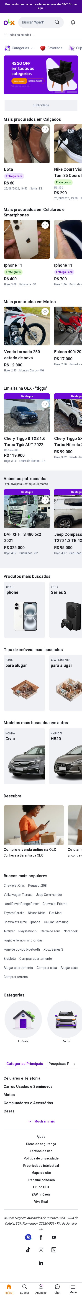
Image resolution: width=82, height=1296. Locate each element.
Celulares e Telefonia (22, 1078)
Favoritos (54, 48)
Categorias (20, 48)
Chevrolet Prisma (55, 904)
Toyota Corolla (14, 913)
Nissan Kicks (37, 913)
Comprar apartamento (35, 958)
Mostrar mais (44, 1121)
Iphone (35, 922)
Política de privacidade (41, 1158)
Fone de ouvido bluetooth (22, 949)
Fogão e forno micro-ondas (23, 940)
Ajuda (41, 1136)
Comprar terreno (16, 977)
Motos (9, 1095)
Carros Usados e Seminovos (28, 1086)
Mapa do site (41, 1173)
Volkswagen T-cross (18, 894)
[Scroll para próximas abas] (74, 1064)
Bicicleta (10, 958)
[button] (41, 22)
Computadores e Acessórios (28, 1103)
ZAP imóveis (41, 1194)
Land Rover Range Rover (21, 904)
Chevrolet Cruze (15, 922)
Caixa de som (50, 931)
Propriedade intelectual (41, 1165)
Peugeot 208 (37, 885)
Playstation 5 (27, 931)
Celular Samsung (56, 922)
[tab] (25, 1064)
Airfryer (9, 931)
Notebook (71, 931)
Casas (9, 1111)
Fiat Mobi (55, 913)
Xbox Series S (53, 949)
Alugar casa (69, 968)
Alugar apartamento (18, 968)
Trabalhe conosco (41, 1180)
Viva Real (41, 1202)
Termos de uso (41, 1151)
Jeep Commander (49, 894)
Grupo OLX (41, 1187)
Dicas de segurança (41, 1144)
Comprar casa (47, 968)
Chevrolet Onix (14, 885)
